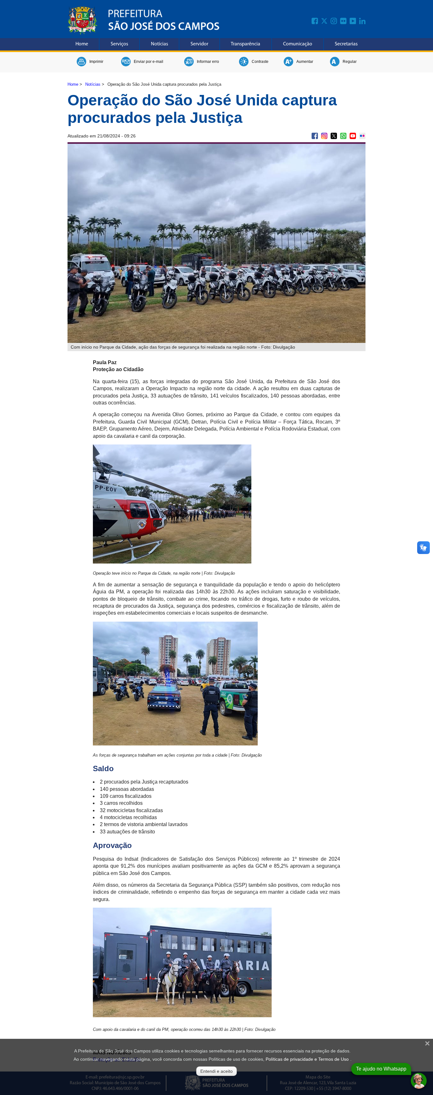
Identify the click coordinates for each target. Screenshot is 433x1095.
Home (81, 44)
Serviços (119, 44)
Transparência (245, 44)
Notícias (159, 44)
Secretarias (346, 44)
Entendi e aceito (216, 1071)
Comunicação (297, 44)
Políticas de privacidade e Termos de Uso (307, 1059)
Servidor (199, 44)
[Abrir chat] (419, 1081)
